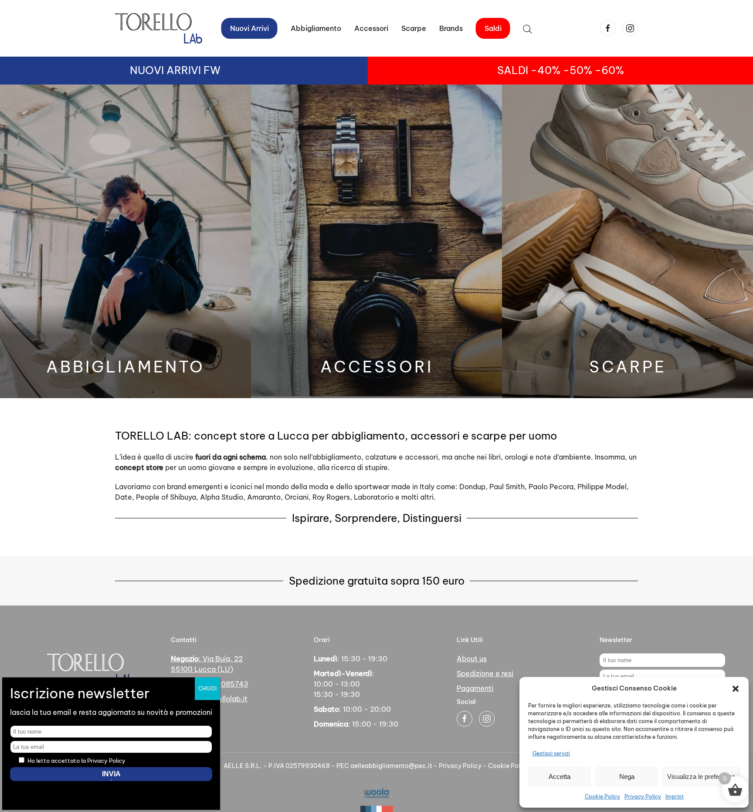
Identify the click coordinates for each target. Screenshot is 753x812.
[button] (735, 688)
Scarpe (413, 28)
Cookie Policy (602, 796)
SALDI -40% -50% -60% (560, 70)
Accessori (376, 367)
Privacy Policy (642, 796)
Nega (626, 776)
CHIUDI (207, 688)
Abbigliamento (125, 367)
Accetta (559, 776)
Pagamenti (475, 688)
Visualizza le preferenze (701, 776)
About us (472, 658)
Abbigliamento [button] (316, 28)
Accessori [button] (371, 28)
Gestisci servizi (551, 753)
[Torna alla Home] (158, 28)
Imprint (674, 796)
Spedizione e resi (485, 673)
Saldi (493, 28)
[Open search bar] (527, 28)
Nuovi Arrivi (249, 28)
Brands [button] (451, 28)
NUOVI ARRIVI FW (175, 70)
